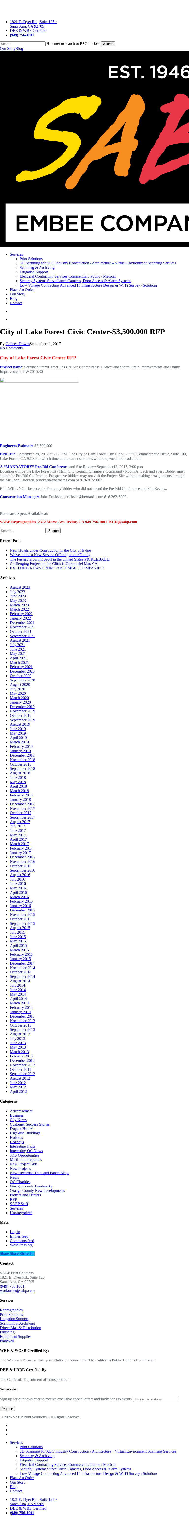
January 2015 (20, 959)
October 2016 (20, 866)
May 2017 (18, 835)
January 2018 (20, 799)
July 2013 (17, 1038)
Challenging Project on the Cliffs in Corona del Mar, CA (54, 564)
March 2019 (19, 742)
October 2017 (20, 813)
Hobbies (16, 1137)
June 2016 (18, 884)
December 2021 (22, 623)
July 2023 (17, 592)
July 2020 (17, 689)
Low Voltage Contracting (89, 1473)
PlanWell (7, 1341)
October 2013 (20, 1025)
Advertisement (21, 1111)
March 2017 (19, 844)
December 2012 (22, 1060)
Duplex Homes (21, 1129)
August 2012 (20, 1078)
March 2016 (19, 897)
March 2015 (19, 950)
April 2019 (18, 738)
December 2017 (22, 804)
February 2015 (21, 954)
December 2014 (22, 963)
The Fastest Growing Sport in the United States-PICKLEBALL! (60, 559)
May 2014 (18, 994)
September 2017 (22, 817)
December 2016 (22, 857)
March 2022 (19, 609)
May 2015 (18, 941)
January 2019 (20, 751)
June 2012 (18, 1083)
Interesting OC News (26, 1151)
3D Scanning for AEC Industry (98, 1451)
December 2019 (22, 707)
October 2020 (20, 676)
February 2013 (21, 1056)
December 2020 (22, 671)
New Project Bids (23, 1164)
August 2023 (20, 587)
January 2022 (20, 618)
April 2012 (18, 1091)
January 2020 (20, 702)
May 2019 (18, 733)
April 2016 (18, 892)
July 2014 (17, 985)
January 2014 (20, 1012)
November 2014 (22, 968)
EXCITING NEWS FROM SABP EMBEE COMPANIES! (57, 568)
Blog (19, 48)
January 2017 (20, 853)
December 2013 (22, 1016)
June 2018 (18, 777)
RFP (13, 1199)
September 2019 (22, 720)
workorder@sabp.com (17, 1290)
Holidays (17, 1142)
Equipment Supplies (15, 1336)
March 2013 (19, 1052)
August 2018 (20, 773)
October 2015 (20, 919)
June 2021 (18, 649)
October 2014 (20, 972)
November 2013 (22, 1021)
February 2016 (21, 901)
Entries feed (19, 1236)
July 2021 (17, 645)
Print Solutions (11, 1314)
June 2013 (18, 1043)
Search (108, 44)
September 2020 (22, 680)
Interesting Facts (22, 1146)
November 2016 (22, 861)
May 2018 (18, 782)
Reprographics (11, 1310)
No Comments (11, 348)
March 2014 (19, 1003)
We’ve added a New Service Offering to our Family (50, 555)
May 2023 (18, 600)
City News (18, 1120)
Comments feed (22, 1241)
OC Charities (20, 1182)
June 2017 (18, 830)
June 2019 (18, 729)
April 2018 (18, 786)
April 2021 (18, 658)
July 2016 (17, 879)
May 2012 (18, 1087)
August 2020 (20, 684)
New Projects (20, 1168)
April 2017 (18, 839)
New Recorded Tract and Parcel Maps (39, 1173)
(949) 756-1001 (12, 1286)
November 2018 (22, 760)
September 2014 (22, 976)
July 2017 (17, 826)
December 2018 (22, 755)
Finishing (7, 1332)
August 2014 (20, 981)
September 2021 (22, 636)
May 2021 (18, 653)
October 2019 (20, 715)
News (14, 1177)
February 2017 (21, 848)
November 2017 (22, 808)
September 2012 (22, 1074)
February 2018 (21, 795)
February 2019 (21, 746)
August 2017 (20, 822)
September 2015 (22, 923)
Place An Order (22, 1478)
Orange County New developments (37, 1190)
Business (17, 1115)
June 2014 (18, 990)
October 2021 (20, 631)
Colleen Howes (18, 344)
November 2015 (22, 914)
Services (16, 1208)
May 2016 (18, 888)
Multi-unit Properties (26, 1159)
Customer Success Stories (30, 1124)
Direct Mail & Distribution (20, 1328)
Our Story (8, 48)
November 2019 (22, 711)
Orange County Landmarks (31, 1186)
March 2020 (19, 698)
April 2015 (18, 945)
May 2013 (18, 1047)
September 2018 (22, 769)
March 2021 (19, 662)
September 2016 (22, 870)
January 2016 (20, 906)
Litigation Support (14, 1319)
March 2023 (19, 605)
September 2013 (22, 1029)
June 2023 (18, 596)
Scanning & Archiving (17, 1323)
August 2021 (20, 640)
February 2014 (21, 1007)
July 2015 (17, 932)
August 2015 (20, 928)
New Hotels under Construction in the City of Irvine (50, 550)
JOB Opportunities (24, 1155)
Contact (16, 1491)
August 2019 (20, 724)
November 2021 (22, 627)
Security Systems (75, 1469)
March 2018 (19, 791)
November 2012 (22, 1065)
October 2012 (20, 1069)
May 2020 (18, 693)
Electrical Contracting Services (68, 1464)
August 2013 (20, 1034)
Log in (15, 1232)
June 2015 (18, 937)
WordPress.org (21, 1245)
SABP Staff (19, 1204)
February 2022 (21, 614)
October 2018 (20, 764)
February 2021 (21, 667)
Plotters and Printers (25, 1195)
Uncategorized (21, 1213)
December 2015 (22, 910)
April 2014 (18, 999)
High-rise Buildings (25, 1133)
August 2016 (20, 875)
